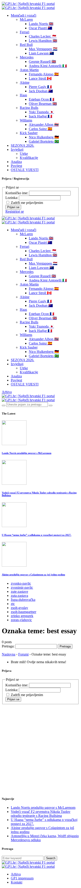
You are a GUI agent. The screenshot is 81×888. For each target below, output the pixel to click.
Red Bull (26, 45)
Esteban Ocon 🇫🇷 (41, 99)
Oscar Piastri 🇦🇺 (40, 28)
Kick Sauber (29, 133)
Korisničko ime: (17, 193)
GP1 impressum (22, 878)
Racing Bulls (29, 108)
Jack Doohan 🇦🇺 (41, 91)
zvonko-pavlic (21, 583)
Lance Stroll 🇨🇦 (40, 78)
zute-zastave (19, 591)
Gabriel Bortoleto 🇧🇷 (44, 141)
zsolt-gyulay (19, 608)
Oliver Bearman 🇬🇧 (43, 104)
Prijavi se (13, 207)
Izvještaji (17, 149)
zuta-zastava (19, 595)
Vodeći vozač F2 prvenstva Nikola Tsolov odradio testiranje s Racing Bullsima (40, 814)
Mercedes (27, 57)
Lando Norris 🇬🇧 (41, 24)
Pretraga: (8, 646)
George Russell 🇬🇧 (42, 61)
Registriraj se (14, 211)
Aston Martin (29, 70)
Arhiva (7, 392)
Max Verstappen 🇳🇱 (43, 49)
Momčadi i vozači (23, 15)
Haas (23, 95)
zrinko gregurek (22, 616)
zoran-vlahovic (21, 620)
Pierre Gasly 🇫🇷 (40, 87)
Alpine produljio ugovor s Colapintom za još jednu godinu (33, 574)
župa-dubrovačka (23, 600)
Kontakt (16, 882)
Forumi (23, 654)
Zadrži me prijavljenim (27, 203)
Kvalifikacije (29, 158)
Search (50, 858)
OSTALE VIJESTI (24, 170)
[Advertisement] (40, 744)
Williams (26, 120)
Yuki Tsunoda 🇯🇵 (41, 112)
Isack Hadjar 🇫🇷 (40, 116)
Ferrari (24, 32)
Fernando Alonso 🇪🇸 (44, 74)
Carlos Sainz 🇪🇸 (40, 129)
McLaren (26, 19)
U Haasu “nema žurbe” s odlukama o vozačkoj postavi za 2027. (36, 535)
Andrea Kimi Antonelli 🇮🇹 (48, 66)
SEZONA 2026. (22, 145)
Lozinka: (12, 198)
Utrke (24, 154)
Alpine (24, 82)
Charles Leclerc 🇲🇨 (42, 36)
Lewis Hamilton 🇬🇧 (43, 41)
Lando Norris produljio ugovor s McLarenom (26, 453)
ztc (13, 604)
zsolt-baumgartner (23, 612)
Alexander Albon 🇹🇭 (44, 124)
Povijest (16, 166)
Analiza (16, 162)
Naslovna (8, 654)
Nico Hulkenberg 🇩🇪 (44, 137)
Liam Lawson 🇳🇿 (41, 53)
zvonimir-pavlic (22, 587)
